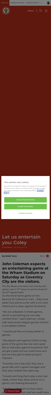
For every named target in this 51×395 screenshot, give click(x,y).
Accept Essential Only (25, 200)
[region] (25, 197)
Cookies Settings (25, 213)
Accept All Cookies (25, 206)
